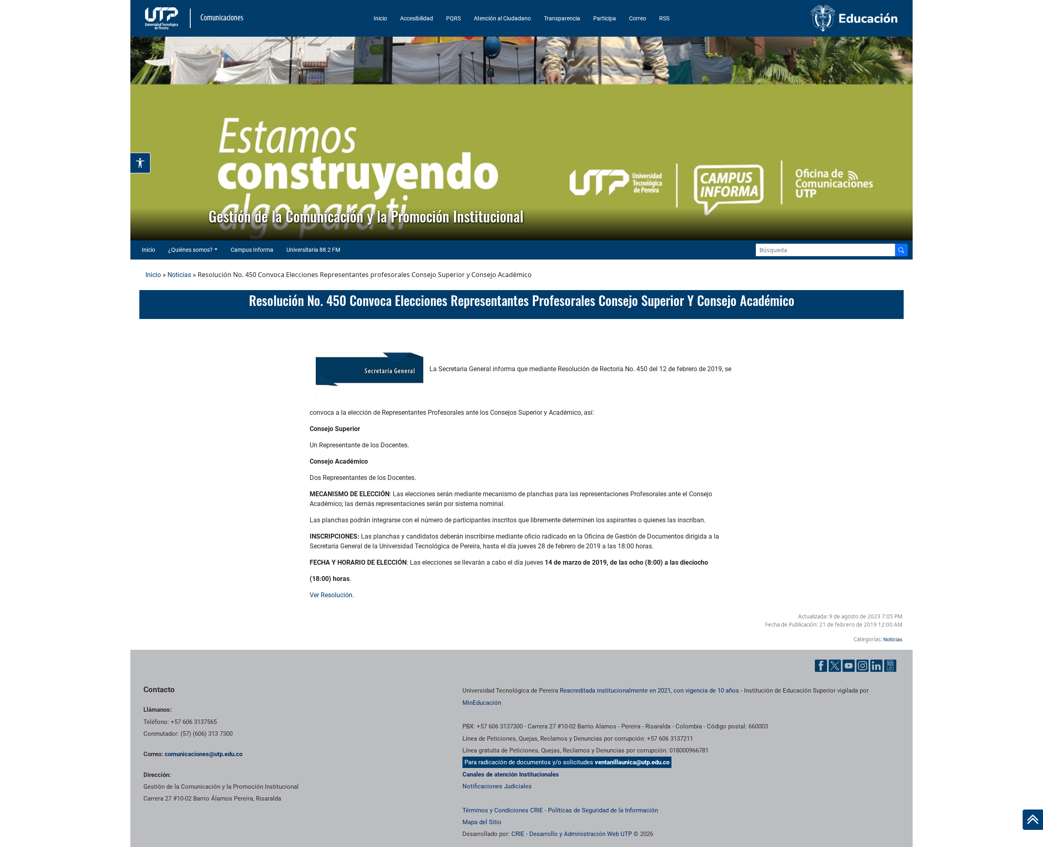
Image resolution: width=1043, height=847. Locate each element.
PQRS (453, 18)
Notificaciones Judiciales (497, 786)
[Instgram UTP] (862, 666)
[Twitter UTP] (835, 666)
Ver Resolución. (332, 595)
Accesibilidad (416, 18)
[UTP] (162, 18)
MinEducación (481, 702)
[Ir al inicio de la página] (1033, 819)
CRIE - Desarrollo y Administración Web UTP (571, 834)
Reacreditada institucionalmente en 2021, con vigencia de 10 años (649, 690)
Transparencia (562, 18)
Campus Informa (252, 249)
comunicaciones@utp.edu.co (203, 754)
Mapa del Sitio (482, 822)
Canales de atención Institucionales (510, 774)
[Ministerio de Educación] (811, 18)
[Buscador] (901, 250)
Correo (637, 18)
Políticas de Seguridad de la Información (603, 810)
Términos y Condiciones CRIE (502, 810)
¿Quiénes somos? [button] (190, 249)
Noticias (179, 275)
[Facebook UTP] (821, 666)
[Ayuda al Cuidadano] (890, 666)
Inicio (380, 18)
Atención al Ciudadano (502, 18)
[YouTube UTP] (849, 666)
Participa (604, 18)
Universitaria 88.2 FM (313, 249)
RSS (664, 18)
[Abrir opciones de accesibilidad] (140, 163)
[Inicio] (1033, 820)
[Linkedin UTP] (876, 666)
